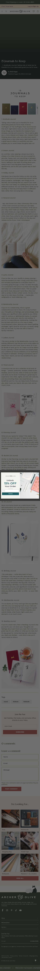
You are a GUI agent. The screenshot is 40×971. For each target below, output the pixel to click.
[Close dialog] (38, 473)
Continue (10, 493)
